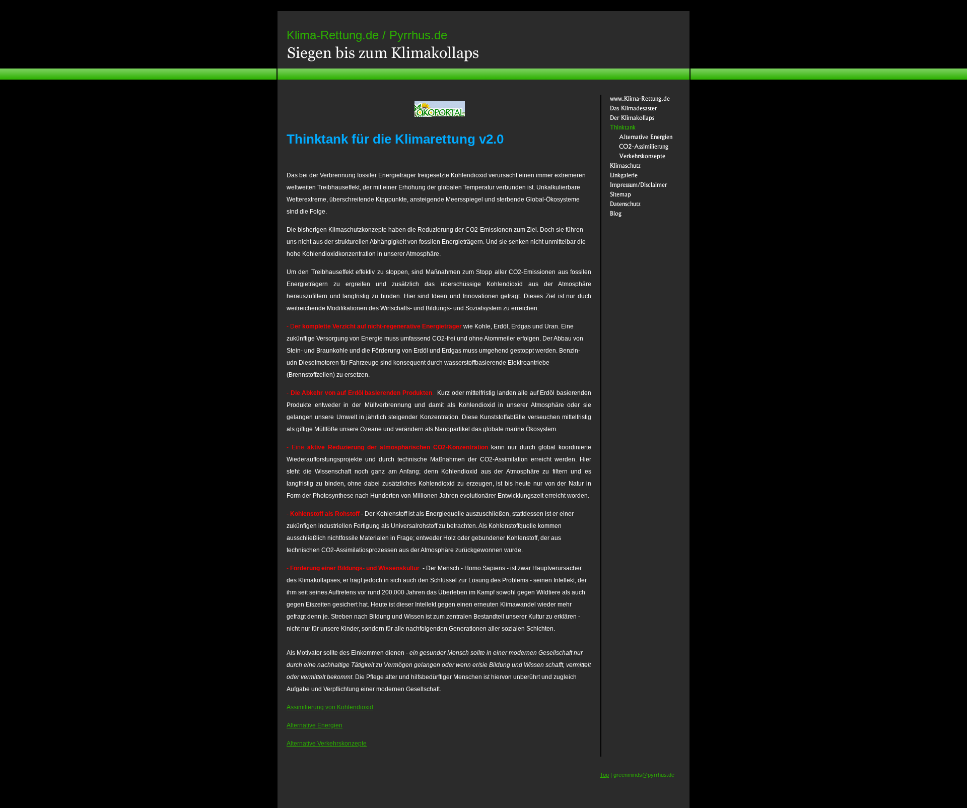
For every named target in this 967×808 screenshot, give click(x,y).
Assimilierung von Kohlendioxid (330, 707)
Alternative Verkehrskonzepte (327, 743)
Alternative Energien (314, 725)
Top (604, 775)
